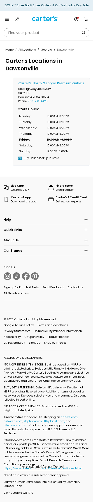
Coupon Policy (34, 337)
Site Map (34, 343)
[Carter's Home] (46, 18)
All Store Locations (16, 293)
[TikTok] (16, 276)
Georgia (46, 50)
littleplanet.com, (54, 421)
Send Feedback (53, 287)
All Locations (27, 50)
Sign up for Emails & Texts (21, 287)
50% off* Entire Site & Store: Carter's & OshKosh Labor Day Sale (46, 5)
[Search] (83, 32)
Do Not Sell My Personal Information (58, 331)
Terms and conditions (52, 325)
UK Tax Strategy (14, 343)
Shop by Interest (55, 343)
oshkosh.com (13, 421)
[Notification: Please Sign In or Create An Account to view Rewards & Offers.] (76, 19)
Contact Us (75, 287)
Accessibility (12, 337)
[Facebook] (26, 276)
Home (9, 50)
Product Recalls (58, 337)
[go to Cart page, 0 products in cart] (86, 19)
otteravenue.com (15, 425)
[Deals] (17, 19)
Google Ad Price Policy (19, 325)
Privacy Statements (17, 331)
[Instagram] (7, 276)
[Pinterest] (35, 276)
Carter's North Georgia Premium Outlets (51, 83)
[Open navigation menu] (7, 19)
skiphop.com (33, 421)
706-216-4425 (38, 101)
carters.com (69, 417)
